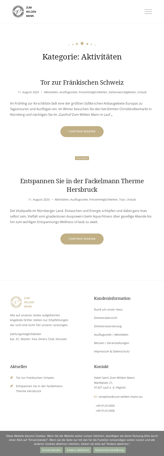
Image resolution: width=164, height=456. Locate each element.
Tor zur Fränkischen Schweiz (82, 82)
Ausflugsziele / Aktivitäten (111, 334)
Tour (122, 199)
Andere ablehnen (78, 450)
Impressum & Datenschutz (112, 351)
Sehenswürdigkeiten (122, 92)
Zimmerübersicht (105, 318)
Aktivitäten (51, 92)
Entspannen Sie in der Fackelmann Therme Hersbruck (82, 185)
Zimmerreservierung (108, 326)
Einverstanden (51, 450)
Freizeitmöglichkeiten (93, 92)
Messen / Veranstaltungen (111, 343)
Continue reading (86, 133)
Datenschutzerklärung (109, 450)
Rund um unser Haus (108, 309)
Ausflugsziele (68, 92)
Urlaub (142, 92)
